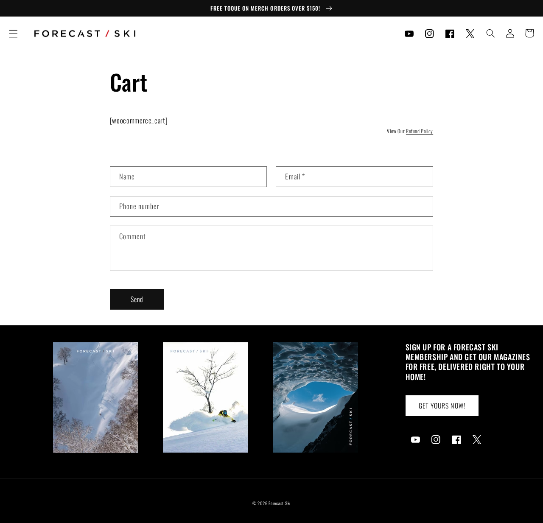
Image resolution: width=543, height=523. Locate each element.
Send (137, 299)
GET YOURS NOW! (442, 405)
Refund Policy (419, 130)
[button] (13, 33)
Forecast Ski (280, 503)
